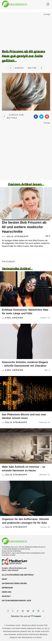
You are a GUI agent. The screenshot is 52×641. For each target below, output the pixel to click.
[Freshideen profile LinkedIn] (38, 611)
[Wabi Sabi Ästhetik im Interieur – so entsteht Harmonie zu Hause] (26, 446)
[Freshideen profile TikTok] (18, 611)
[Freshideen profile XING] (43, 611)
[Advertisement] (26, 31)
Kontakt (6, 596)
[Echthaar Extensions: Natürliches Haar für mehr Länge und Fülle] (26, 289)
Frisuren (8, 262)
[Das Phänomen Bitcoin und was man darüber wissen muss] (26, 393)
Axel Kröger (14, 318)
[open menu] (47, 4)
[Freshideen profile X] (33, 611)
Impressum (7, 588)
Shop (4, 579)
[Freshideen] (14, 4)
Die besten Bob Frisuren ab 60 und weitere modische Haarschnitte (24, 227)
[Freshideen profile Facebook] (8, 611)
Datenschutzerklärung (14, 583)
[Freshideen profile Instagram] (13, 611)
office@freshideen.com (18, 568)
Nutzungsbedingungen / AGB (16, 601)
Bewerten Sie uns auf (21, 616)
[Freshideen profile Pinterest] (23, 611)
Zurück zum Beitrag (15, 116)
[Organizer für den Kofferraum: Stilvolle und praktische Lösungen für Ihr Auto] (26, 498)
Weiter (33, 68)
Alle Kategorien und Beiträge (18, 575)
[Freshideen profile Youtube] (28, 611)
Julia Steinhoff (17, 236)
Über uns (6, 592)
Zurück (19, 68)
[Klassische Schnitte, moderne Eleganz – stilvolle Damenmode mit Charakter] (26, 341)
